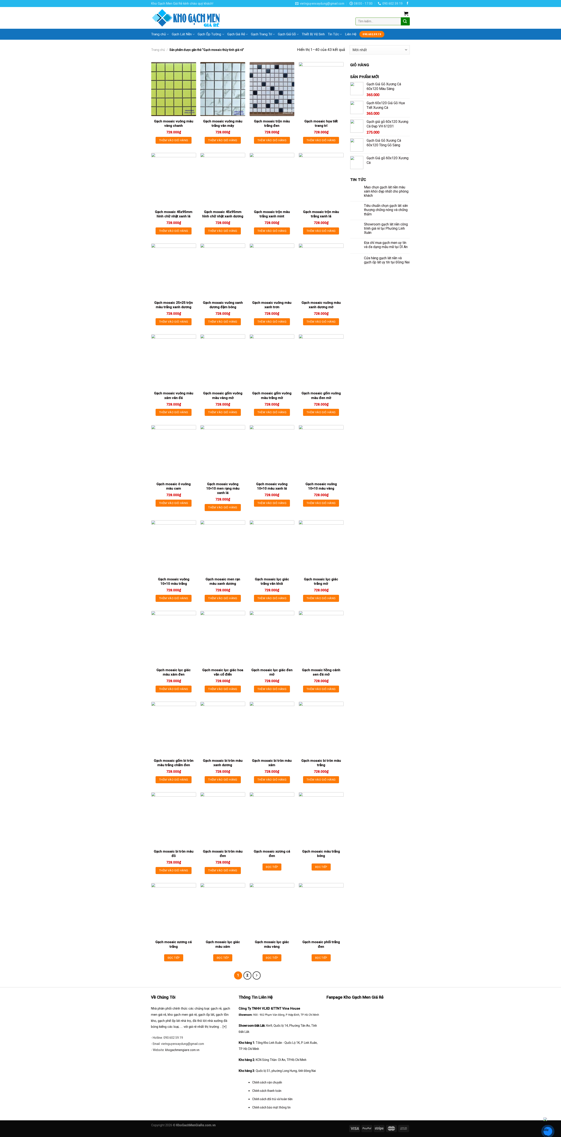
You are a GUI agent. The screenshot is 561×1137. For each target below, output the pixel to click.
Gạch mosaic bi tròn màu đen (223, 853)
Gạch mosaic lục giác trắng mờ (321, 581)
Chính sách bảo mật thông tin (271, 1107)
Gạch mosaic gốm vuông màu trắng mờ (271, 395)
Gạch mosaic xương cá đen (272, 853)
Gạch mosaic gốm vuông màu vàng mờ (222, 395)
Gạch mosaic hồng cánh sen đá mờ (321, 672)
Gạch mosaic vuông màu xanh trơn (271, 305)
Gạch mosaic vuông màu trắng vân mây (222, 123)
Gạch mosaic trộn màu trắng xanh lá (321, 214)
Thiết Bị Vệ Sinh (313, 34)
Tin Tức (333, 34)
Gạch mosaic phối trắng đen (321, 944)
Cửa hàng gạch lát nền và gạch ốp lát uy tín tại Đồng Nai (387, 260)
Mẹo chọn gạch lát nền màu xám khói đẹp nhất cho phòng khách (386, 191)
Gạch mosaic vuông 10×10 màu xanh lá (272, 486)
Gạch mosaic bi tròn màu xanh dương (223, 763)
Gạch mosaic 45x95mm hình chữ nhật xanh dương (222, 214)
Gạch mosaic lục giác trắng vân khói (272, 581)
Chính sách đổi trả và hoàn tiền (272, 1099)
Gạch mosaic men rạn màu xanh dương (223, 581)
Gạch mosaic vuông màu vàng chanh (173, 123)
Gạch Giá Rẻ (236, 34)
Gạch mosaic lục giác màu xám (223, 944)
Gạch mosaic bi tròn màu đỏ (174, 853)
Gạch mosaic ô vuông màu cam (173, 486)
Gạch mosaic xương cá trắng (173, 944)
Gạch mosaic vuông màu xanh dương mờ (321, 305)
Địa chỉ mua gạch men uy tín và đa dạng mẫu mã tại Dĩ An (386, 245)
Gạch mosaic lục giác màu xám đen (173, 672)
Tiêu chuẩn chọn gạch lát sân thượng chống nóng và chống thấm (386, 210)
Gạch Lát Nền (182, 34)
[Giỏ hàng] (406, 13)
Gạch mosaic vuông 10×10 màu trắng (173, 581)
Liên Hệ (350, 34)
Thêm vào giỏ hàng (173, 140)
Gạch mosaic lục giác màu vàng (272, 944)
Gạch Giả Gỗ (287, 34)
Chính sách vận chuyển (267, 1082)
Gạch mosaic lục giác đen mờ (272, 672)
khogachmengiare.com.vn (182, 1050)
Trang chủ (158, 34)
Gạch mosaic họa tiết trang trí (321, 123)
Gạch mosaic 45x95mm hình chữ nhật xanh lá (173, 214)
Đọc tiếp (272, 867)
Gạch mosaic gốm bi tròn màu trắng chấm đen (174, 763)
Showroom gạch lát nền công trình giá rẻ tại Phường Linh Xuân (386, 228)
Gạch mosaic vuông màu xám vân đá (173, 395)
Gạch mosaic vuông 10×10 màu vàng (321, 486)
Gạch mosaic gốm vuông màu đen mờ (321, 395)
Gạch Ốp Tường (209, 34)
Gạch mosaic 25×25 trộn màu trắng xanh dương (173, 305)
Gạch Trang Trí (261, 34)
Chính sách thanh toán (266, 1090)
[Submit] (405, 21)
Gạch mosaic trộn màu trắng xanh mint (272, 214)
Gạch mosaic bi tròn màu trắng (321, 763)
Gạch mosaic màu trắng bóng (321, 853)
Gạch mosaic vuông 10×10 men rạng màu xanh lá (223, 488)
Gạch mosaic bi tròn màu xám (272, 763)
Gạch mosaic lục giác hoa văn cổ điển (222, 672)
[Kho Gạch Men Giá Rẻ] (186, 18)
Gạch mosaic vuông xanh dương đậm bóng (223, 305)
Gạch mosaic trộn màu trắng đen (272, 123)
